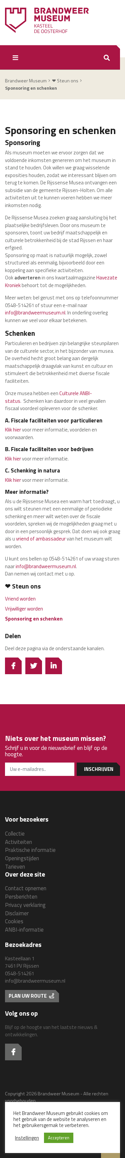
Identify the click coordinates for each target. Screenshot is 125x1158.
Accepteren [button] (58, 1137)
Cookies (14, 921)
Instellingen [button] (27, 1138)
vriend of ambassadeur (41, 538)
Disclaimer (17, 913)
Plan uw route (28, 996)
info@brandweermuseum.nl (35, 312)
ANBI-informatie (24, 929)
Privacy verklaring (25, 905)
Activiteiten (18, 842)
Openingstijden (22, 858)
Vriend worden (20, 599)
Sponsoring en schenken (34, 619)
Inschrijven (98, 769)
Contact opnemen (25, 888)
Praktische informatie (30, 850)
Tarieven (15, 866)
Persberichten (21, 896)
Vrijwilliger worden (24, 609)
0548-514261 (19, 973)
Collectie (15, 833)
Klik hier (13, 429)
